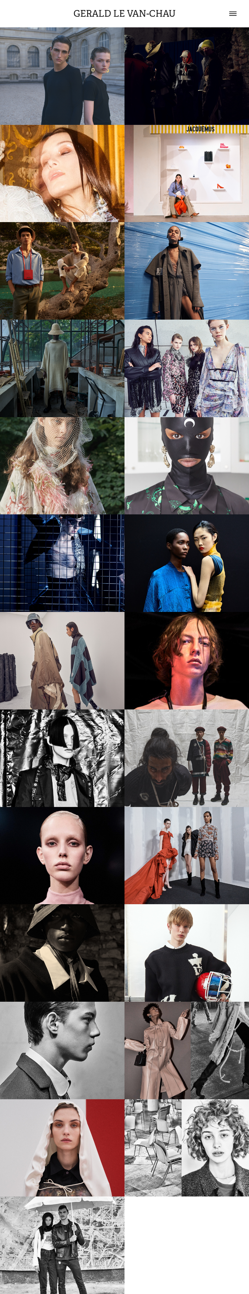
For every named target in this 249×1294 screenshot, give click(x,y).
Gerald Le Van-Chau (124, 13)
